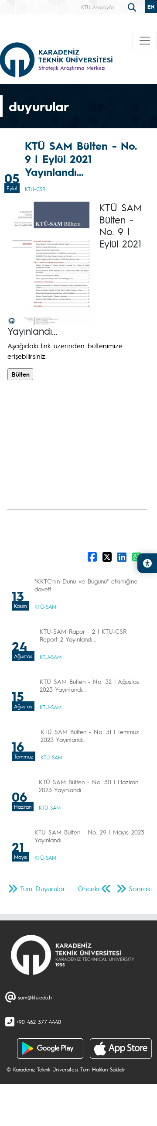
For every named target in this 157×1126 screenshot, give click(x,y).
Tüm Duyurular (42, 888)
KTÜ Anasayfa (97, 6)
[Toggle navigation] (145, 40)
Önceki (88, 888)
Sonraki (140, 888)
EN (150, 6)
